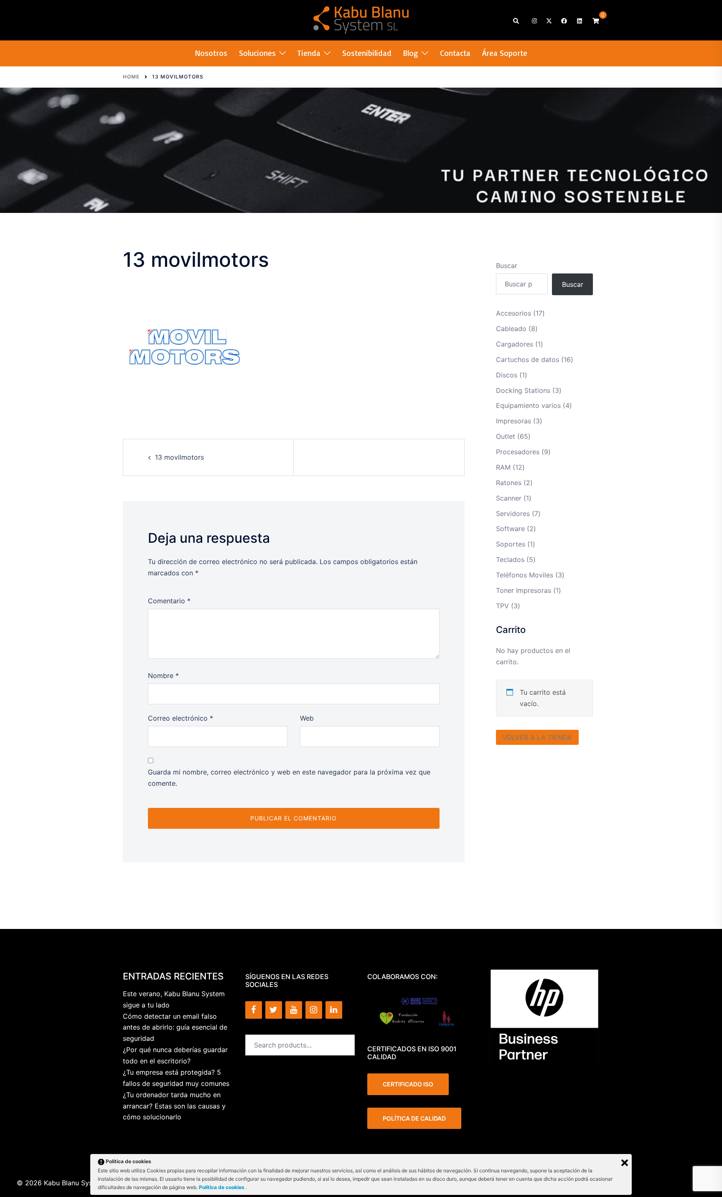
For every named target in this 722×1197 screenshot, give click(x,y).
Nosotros (211, 53)
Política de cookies (222, 1187)
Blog (410, 53)
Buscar (506, 265)
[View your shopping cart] (595, 20)
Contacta (455, 53)
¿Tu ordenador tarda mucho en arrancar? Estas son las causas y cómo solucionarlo (174, 1106)
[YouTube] (293, 1010)
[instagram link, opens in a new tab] (533, 20)
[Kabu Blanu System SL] (361, 19)
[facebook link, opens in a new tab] (563, 20)
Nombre (163, 675)
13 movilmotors (179, 457)
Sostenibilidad (367, 53)
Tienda (308, 53)
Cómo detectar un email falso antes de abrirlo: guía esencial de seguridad (175, 1027)
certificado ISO (408, 1084)
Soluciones (257, 53)
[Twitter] (273, 1010)
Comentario (169, 601)
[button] (516, 20)
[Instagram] (313, 1010)
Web (307, 718)
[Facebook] (253, 1010)
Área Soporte (504, 53)
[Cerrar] (624, 1162)
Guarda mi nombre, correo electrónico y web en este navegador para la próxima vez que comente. (289, 777)
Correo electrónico (180, 718)
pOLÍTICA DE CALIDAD (414, 1118)
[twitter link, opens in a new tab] (548, 20)
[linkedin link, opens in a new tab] (578, 20)
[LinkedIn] (333, 1010)
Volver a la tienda (537, 737)
